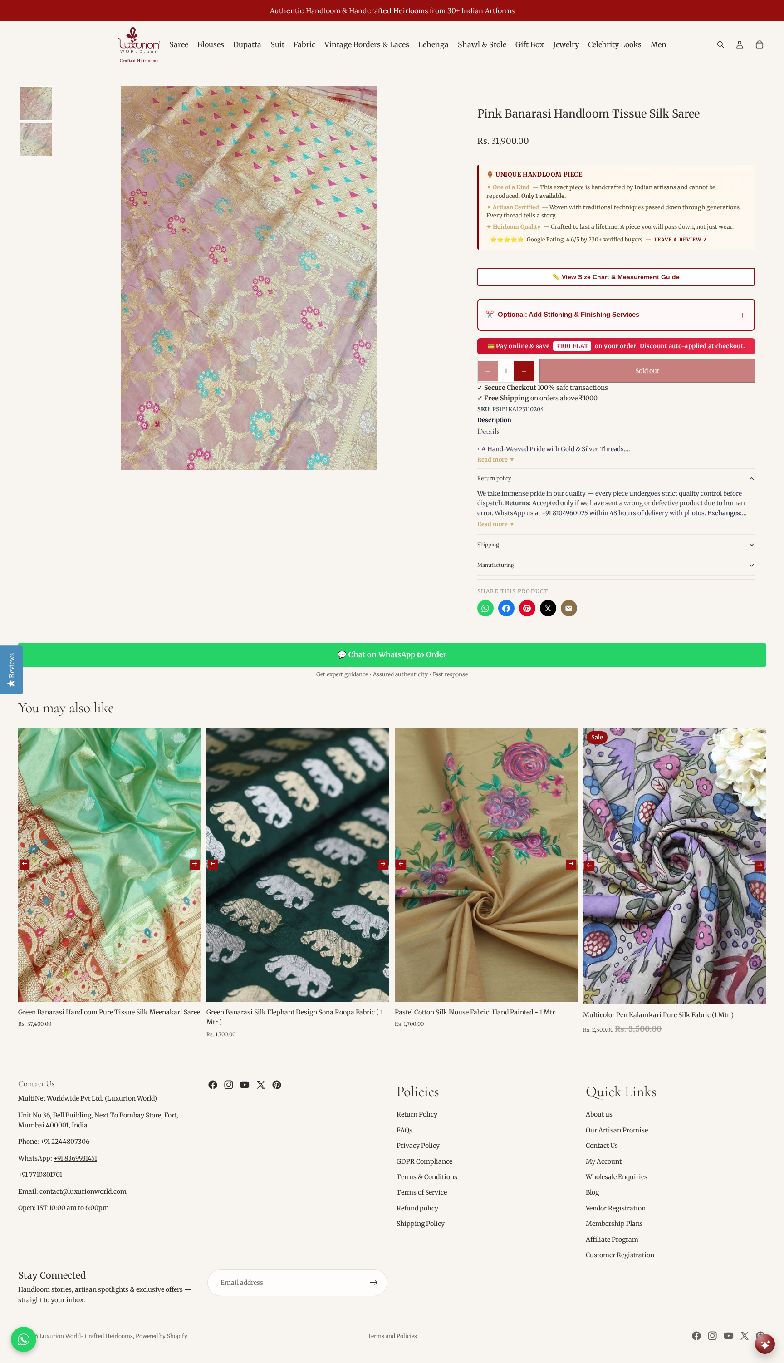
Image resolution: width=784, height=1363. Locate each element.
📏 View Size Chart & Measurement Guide (616, 276)
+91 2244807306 (64, 1142)
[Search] (720, 44)
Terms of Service (422, 1193)
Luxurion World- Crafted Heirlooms (86, 1336)
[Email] (569, 608)
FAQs (404, 1130)
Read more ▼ (496, 459)
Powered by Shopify (161, 1336)
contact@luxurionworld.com (83, 1191)
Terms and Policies (392, 1336)
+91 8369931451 (75, 1158)
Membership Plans (614, 1224)
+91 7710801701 (40, 1175)
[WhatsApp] (485, 608)
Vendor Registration (616, 1208)
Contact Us (602, 1146)
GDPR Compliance (424, 1161)
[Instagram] (228, 1084)
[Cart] (759, 44)
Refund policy (417, 1208)
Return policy (494, 478)
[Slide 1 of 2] (36, 103)
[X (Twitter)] (548, 608)
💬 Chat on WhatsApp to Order (392, 654)
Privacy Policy (418, 1146)
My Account (604, 1161)
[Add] (187, 987)
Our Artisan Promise (617, 1130)
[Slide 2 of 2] (36, 139)
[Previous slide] (24, 865)
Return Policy (417, 1115)
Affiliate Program (612, 1239)
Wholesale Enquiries (616, 1177)
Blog (592, 1193)
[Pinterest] (527, 608)
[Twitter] (260, 1084)
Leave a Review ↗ (680, 239)
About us (599, 1115)
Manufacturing (495, 564)
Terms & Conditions (427, 1177)
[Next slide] (195, 865)
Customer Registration (620, 1255)
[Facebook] (506, 608)
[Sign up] (373, 1283)
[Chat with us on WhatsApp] (23, 1339)
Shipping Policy (421, 1224)
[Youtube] (244, 1084)
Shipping (488, 544)
